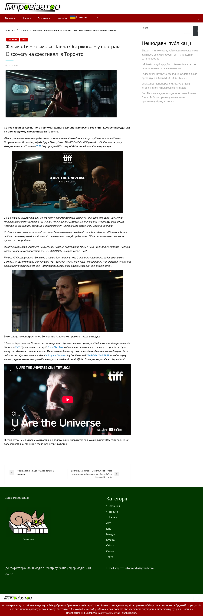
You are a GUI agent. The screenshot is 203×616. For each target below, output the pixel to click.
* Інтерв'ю (112, 511)
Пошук (145, 27)
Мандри (110, 534)
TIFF (38, 146)
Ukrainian (82, 17)
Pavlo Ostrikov (55, 347)
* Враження (43, 18)
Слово (110, 551)
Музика (110, 539)
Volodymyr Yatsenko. (56, 355)
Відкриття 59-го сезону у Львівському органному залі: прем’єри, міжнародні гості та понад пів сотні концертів (170, 54)
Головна (10, 18)
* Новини (25, 18)
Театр (109, 556)
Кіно (24, 39)
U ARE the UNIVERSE (98, 355)
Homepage (10, 30)
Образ (110, 545)
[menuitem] (10, 18)
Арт (108, 522)
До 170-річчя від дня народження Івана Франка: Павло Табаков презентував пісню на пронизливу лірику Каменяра (169, 97)
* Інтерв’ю (61, 18)
